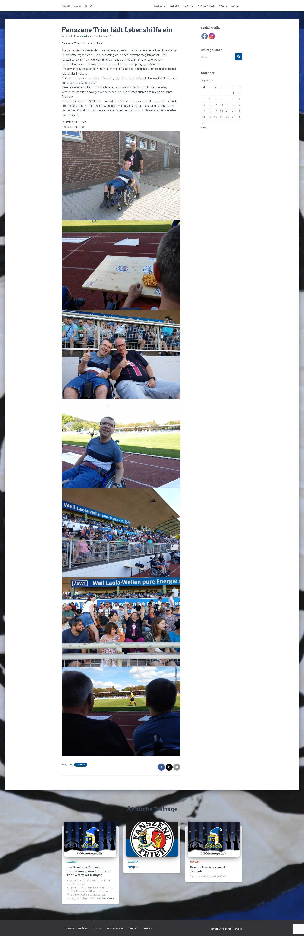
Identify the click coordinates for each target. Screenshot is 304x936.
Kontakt (235, 6)
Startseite (159, 6)
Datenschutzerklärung (76, 928)
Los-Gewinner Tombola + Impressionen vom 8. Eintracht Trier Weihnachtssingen (89, 871)
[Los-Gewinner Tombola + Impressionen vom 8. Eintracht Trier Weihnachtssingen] (90, 839)
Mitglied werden (206, 6)
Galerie (223, 6)
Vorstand (188, 6)
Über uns (174, 6)
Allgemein (80, 765)
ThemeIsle (237, 929)
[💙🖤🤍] (152, 839)
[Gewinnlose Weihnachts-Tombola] (214, 839)
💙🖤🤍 (133, 867)
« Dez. (204, 127)
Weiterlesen (108, 898)
